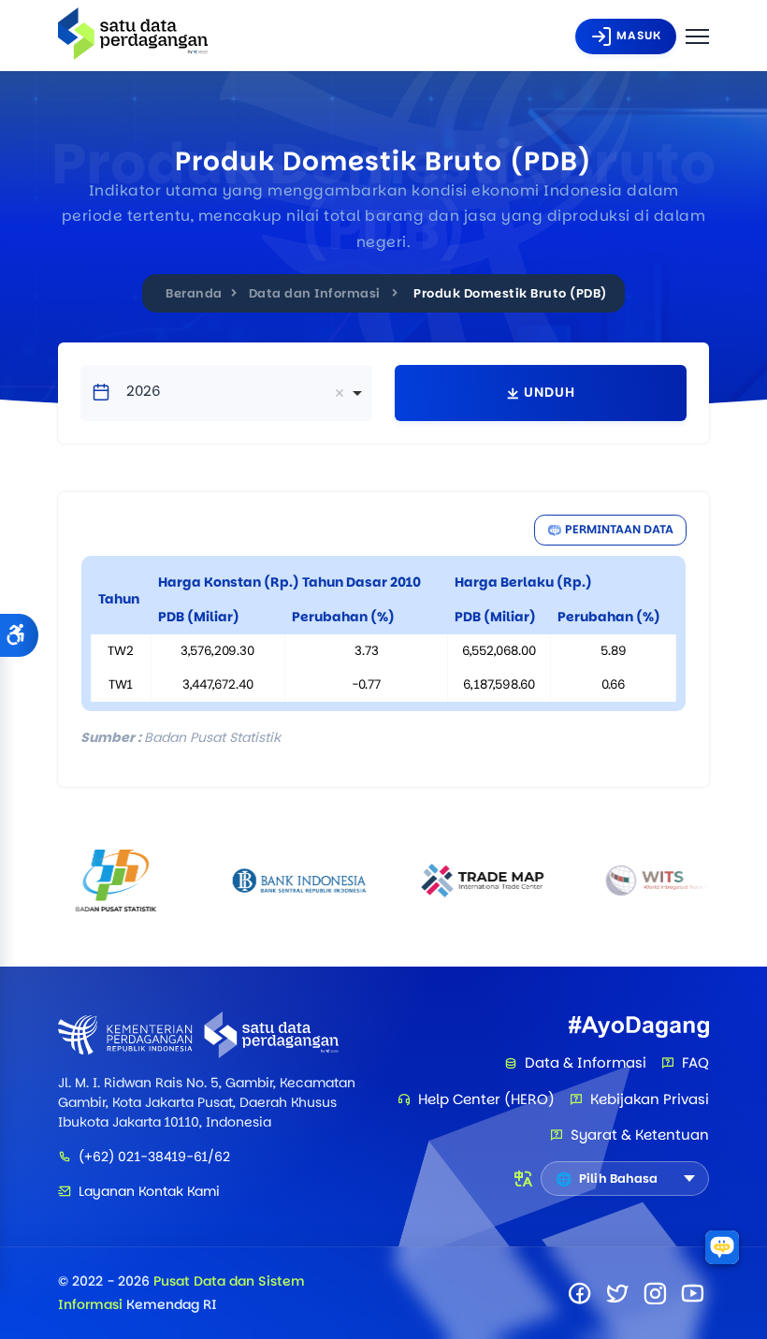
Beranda (194, 293)
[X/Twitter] (617, 1293)
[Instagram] (655, 1293)
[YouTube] (692, 1293)
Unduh (549, 392)
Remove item (339, 393)
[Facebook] (580, 1293)
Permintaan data (619, 529)
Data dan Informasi (315, 293)
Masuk (638, 35)
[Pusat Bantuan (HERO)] (722, 1247)
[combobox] (226, 393)
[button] (19, 636)
